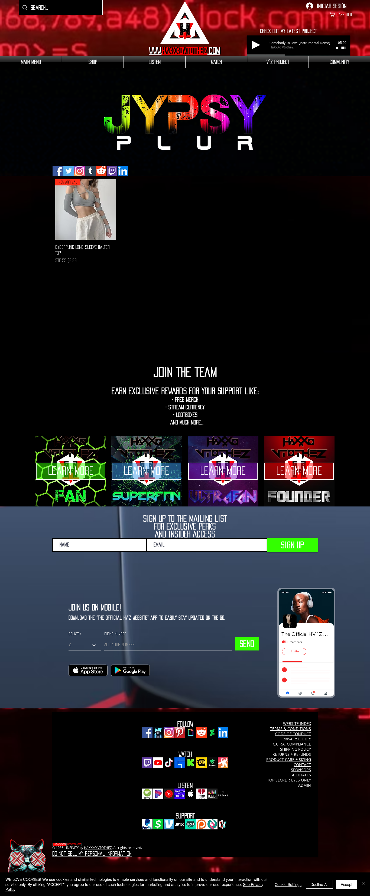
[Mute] (337, 48)
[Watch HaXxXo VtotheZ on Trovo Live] (212, 762)
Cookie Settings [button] (288, 884)
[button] (339, 14)
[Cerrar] (363, 884)
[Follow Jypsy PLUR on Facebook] (58, 171)
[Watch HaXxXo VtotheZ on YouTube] (158, 762)
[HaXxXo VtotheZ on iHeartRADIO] (201, 794)
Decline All (319, 884)
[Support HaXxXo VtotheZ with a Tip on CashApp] (158, 824)
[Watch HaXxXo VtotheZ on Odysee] (223, 762)
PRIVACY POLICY (297, 738)
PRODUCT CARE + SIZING (288, 759)
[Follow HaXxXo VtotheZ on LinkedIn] (223, 732)
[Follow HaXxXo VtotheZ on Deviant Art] (212, 732)
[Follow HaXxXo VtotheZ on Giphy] (190, 732)
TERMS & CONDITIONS (290, 728)
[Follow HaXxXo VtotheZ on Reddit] (201, 732)
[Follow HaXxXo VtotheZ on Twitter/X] (158, 732)
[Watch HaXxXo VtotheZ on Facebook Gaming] (179, 762)
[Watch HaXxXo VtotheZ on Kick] (190, 762)
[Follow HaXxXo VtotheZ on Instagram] (169, 732)
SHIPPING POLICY (295, 749)
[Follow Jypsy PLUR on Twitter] (68, 171)
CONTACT (302, 764)
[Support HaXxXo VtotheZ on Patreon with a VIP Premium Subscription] (201, 824)
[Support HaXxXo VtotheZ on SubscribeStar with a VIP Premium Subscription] (212, 824)
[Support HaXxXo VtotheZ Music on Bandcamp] (179, 824)
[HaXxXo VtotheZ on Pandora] (158, 794)
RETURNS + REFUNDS (291, 754)
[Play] (256, 45)
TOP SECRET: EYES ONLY (289, 780)
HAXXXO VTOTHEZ (98, 847)
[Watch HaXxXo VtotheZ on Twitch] (147, 762)
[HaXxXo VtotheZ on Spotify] (147, 794)
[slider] (343, 48)
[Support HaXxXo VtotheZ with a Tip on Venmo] (169, 824)
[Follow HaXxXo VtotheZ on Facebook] (147, 732)
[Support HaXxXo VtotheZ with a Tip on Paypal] (147, 824)
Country (75, 633)
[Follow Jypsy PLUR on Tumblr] (90, 171)
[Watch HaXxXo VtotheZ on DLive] (201, 762)
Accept (346, 884)
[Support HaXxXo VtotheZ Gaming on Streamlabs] (190, 824)
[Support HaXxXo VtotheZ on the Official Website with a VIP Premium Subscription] (223, 824)
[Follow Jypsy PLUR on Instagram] (79, 171)
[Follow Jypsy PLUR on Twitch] (112, 171)
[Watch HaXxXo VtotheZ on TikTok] (169, 762)
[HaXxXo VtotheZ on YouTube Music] (169, 794)
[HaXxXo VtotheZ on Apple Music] (190, 794)
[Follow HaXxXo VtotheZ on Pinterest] (179, 732)
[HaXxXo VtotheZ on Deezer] (212, 794)
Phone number (115, 633)
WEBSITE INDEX (297, 723)
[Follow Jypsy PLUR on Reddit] (101, 171)
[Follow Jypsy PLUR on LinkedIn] (123, 171)
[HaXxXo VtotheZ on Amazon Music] (179, 794)
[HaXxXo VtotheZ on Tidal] (223, 794)
